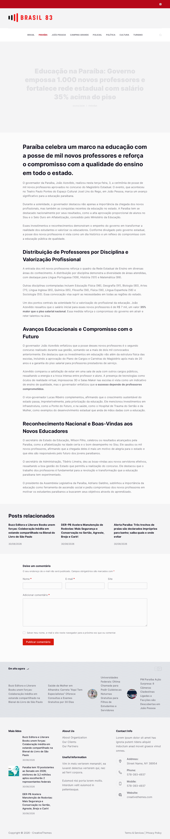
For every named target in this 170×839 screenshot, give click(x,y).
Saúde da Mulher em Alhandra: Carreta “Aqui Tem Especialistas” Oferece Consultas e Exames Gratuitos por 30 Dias (65, 694)
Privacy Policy (154, 832)
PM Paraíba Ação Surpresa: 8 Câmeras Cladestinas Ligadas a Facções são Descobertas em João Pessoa (150, 694)
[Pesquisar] (160, 35)
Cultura (124, 35)
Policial (97, 35)
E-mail (70, 578)
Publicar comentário (38, 641)
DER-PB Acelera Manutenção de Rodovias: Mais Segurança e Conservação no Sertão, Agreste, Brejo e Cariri (37, 801)
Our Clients (69, 742)
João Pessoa (59, 35)
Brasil (31, 35)
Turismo (138, 35)
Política (110, 35)
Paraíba (43, 35)
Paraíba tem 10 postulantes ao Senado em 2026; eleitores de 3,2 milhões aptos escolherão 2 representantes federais (38, 774)
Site (110, 578)
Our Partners (70, 746)
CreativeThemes (42, 832)
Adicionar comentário (36, 594)
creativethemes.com (139, 797)
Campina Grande (79, 35)
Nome (27, 578)
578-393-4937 (136, 774)
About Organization (74, 737)
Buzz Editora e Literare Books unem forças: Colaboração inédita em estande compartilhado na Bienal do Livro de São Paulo (25, 694)
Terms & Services (134, 832)
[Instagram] (160, 4)
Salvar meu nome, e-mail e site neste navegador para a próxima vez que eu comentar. (71, 632)
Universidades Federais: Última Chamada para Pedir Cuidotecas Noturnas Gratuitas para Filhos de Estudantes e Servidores (111, 694)
